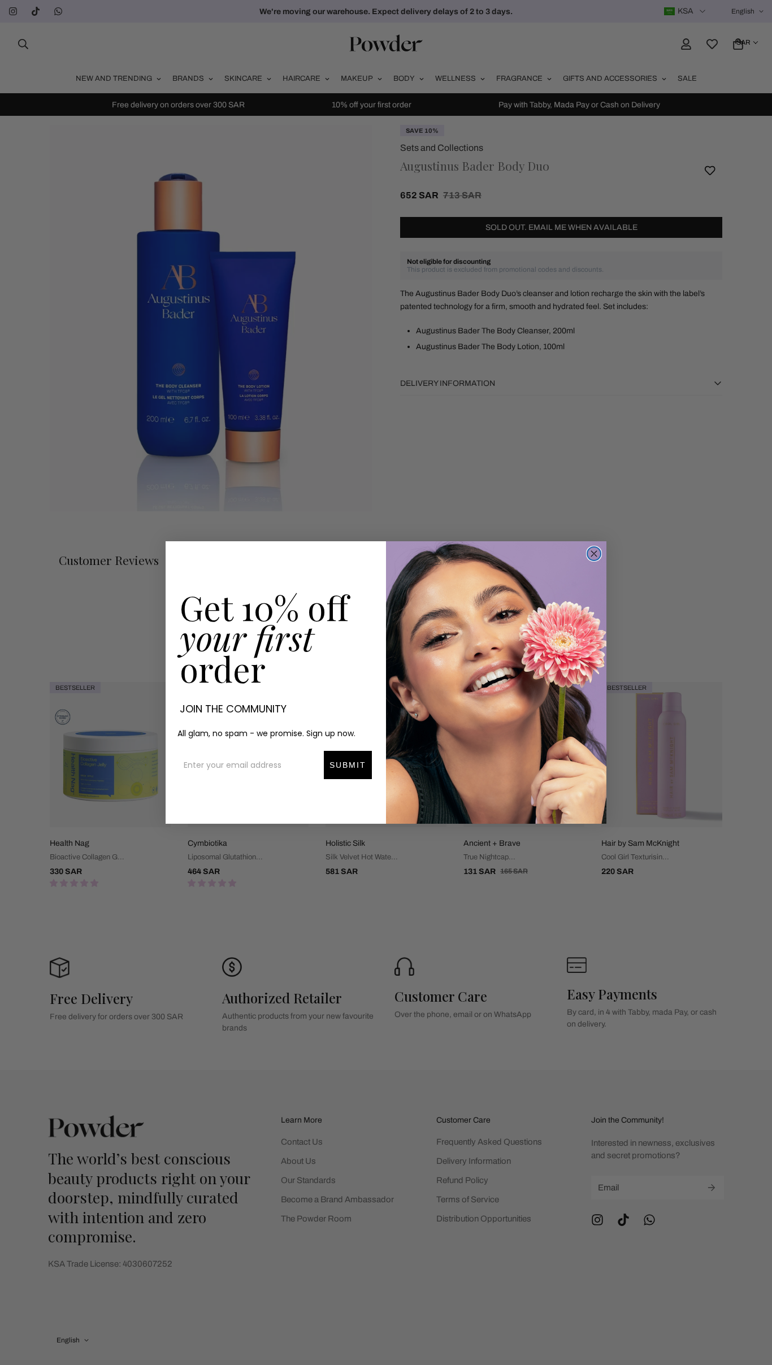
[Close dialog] (594, 553)
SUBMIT (347, 765)
